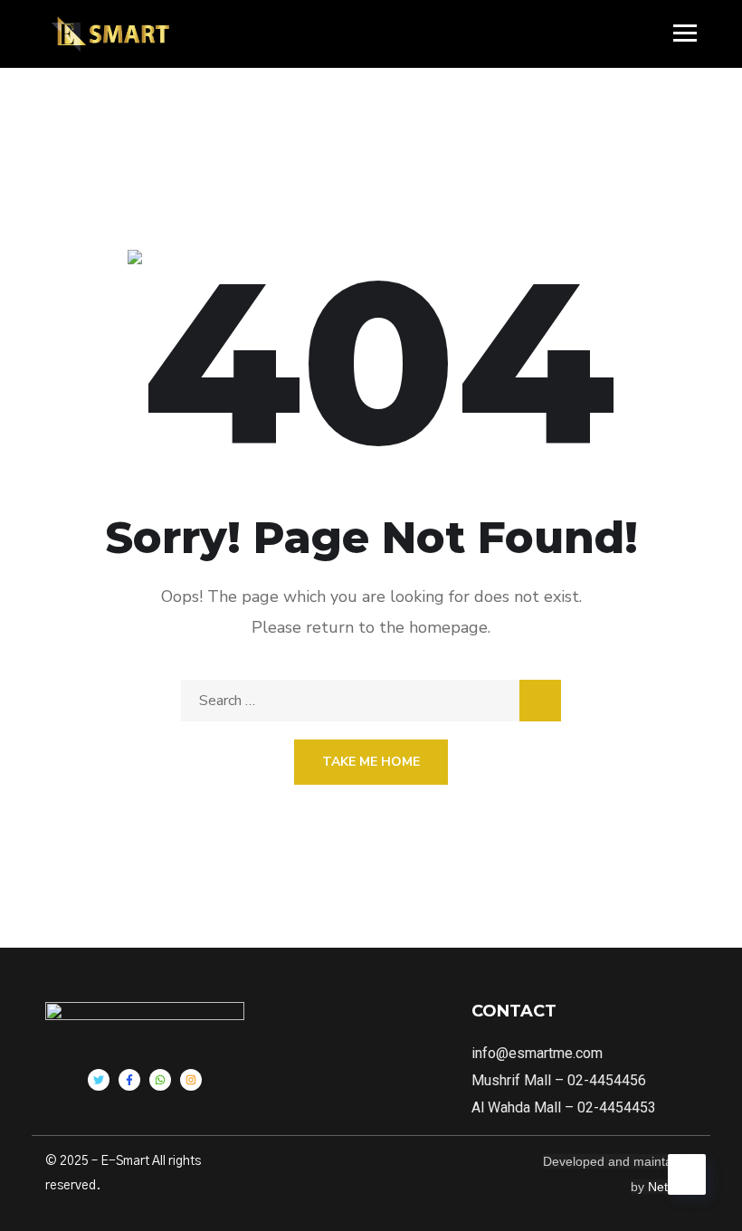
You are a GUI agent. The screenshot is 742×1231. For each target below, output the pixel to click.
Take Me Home (371, 761)
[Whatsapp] (160, 1080)
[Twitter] (98, 1080)
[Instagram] (191, 1080)
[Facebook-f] (129, 1080)
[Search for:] (371, 701)
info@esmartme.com (537, 1053)
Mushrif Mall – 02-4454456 (558, 1080)
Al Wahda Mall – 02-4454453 (563, 1107)
